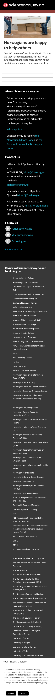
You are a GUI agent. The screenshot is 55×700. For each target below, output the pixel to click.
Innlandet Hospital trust (22, 307)
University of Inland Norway (24, 647)
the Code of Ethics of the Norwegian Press (24, 144)
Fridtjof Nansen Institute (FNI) (25, 298)
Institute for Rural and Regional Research (30, 311)
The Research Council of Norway (26, 618)
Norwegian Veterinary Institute (25, 493)
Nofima (16, 362)
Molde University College (23, 333)
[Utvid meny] (51, 5)
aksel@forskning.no (34, 172)
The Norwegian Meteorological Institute (29, 598)
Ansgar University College (23, 278)
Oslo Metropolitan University (25, 509)
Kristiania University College (24, 324)
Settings (23, 693)
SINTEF (16, 540)
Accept (11, 693)
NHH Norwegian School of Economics (28, 341)
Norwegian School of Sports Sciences (28, 477)
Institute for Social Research (24, 315)
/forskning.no (19, 241)
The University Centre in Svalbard (27, 622)
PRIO (15, 513)
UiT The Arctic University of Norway (27, 626)
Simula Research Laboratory (25, 536)
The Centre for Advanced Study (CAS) (28, 558)
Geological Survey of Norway (25, 303)
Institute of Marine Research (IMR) (27, 320)
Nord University (19, 366)
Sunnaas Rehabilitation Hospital (26, 549)
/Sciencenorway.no (22, 228)
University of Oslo (20, 651)
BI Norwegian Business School (25, 282)
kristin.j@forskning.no (36, 205)
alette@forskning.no (18, 184)
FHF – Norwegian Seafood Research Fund (30, 294)
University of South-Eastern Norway (28, 655)
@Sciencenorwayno (22, 234)
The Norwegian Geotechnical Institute (28, 594)
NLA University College (22, 357)
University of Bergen (21, 642)
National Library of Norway (24, 337)
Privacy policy (14, 129)
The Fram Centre (20, 570)
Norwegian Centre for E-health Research (29, 386)
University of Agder (21, 638)
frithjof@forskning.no (28, 195)
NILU (15, 353)
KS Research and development (26, 328)
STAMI (15, 545)
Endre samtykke (13, 249)
